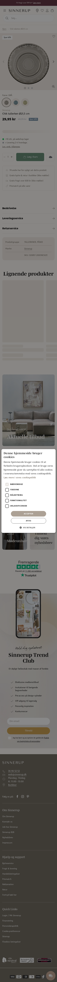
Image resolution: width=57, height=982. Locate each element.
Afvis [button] (28, 520)
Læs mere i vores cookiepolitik (20, 477)
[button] (28, 527)
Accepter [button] (28, 513)
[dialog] (28, 491)
